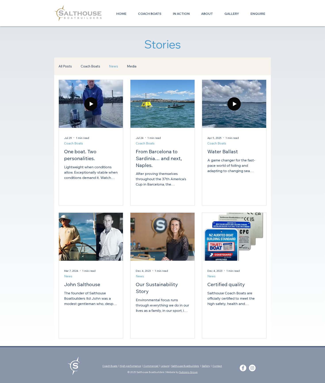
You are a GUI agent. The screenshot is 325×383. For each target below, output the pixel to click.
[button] (149, 12)
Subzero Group (188, 372)
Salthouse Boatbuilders (185, 366)
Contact (217, 366)
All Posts (65, 66)
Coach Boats (90, 66)
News (113, 66)
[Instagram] (252, 368)
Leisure (165, 366)
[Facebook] (243, 368)
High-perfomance (130, 366)
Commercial (151, 366)
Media (131, 66)
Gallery (206, 366)
